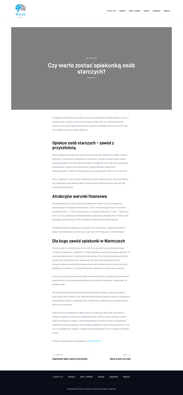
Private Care (94, 341)
